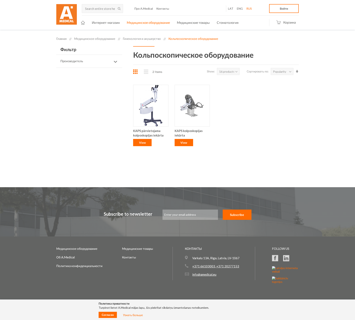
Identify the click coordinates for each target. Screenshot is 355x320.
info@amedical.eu (204, 274)
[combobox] (102, 8)
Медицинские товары (137, 248)
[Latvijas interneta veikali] (285, 271)
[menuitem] (82, 23)
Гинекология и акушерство (142, 38)
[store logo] (66, 15)
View (142, 142)
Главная (61, 38)
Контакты (129, 257)
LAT (230, 8)
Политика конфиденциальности (79, 266)
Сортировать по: (258, 71)
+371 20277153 (227, 266)
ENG (240, 8)
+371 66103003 (203, 266)
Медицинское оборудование (94, 38)
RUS (249, 8)
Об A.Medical (65, 257)
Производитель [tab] (71, 61)
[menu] (160, 23)
